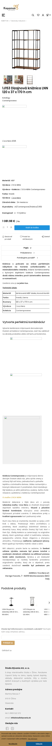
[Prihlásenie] (43, 15)
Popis (26, 248)
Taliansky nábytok (17, 21)
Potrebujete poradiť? (26, 258)
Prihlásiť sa (8, 643)
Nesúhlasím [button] (13, 744)
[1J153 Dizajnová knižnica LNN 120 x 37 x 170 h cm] (26, 49)
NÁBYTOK (4, 21)
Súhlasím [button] (39, 744)
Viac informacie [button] (32, 739)
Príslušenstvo (26, 253)
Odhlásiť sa (6, 650)
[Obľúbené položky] (38, 15)
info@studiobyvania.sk (21, 717)
